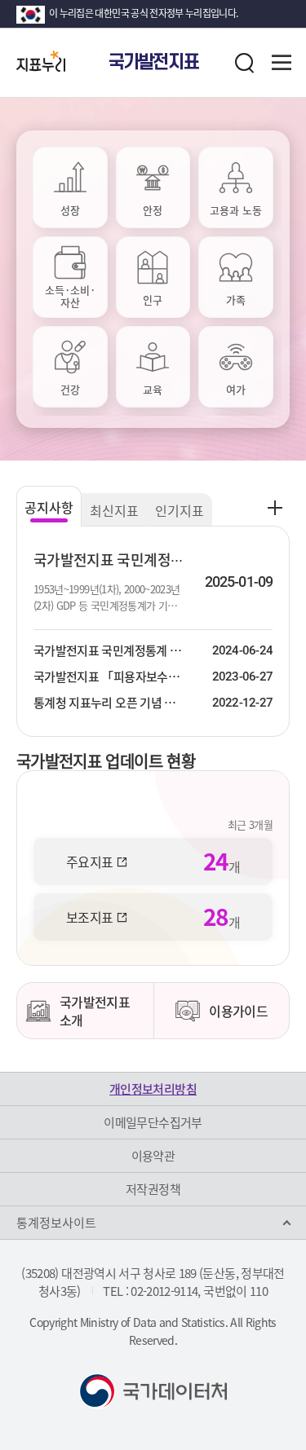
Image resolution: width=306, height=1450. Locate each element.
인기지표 (179, 510)
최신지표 (114, 510)
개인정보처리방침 (153, 1089)
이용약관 (153, 1156)
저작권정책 (153, 1189)
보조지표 (89, 916)
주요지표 (89, 861)
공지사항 (48, 507)
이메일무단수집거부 (153, 1122)
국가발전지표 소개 (95, 1010)
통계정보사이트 (56, 1223)
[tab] (70, 187)
